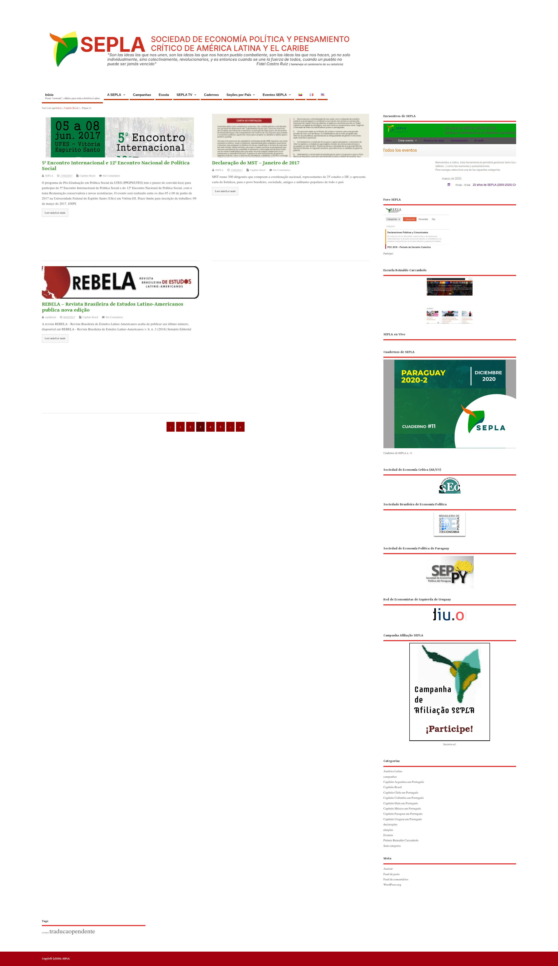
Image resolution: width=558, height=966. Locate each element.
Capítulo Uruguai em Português (402, 819)
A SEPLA (114, 95)
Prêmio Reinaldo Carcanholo (400, 840)
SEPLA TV (184, 95)
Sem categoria (392, 846)
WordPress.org (392, 884)
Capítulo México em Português (402, 808)
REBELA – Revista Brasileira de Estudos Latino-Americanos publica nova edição (112, 307)
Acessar (388, 869)
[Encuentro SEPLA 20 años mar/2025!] (449, 187)
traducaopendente (72, 931)
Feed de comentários (395, 879)
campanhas (390, 777)
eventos (45, 932)
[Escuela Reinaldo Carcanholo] (449, 296)
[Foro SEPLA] (416, 248)
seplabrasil (50, 317)
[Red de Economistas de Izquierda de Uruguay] (449, 610)
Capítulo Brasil (87, 175)
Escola (164, 95)
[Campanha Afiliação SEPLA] (449, 687)
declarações (390, 824)
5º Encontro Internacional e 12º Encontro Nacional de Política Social (116, 166)
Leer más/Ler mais (55, 213)
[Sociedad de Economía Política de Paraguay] (449, 567)
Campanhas (142, 95)
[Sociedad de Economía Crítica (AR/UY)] (449, 480)
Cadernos (211, 95)
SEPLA (49, 175)
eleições (388, 830)
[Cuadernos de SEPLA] (449, 448)
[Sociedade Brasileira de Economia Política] (449, 519)
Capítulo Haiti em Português (400, 803)
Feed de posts (391, 874)
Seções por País (238, 95)
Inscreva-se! (449, 744)
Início (72, 96)
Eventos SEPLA (275, 95)
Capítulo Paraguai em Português (402, 814)
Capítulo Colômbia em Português (403, 798)
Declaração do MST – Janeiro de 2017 (255, 163)
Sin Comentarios (111, 175)
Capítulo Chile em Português (400, 792)
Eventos (388, 835)
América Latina (392, 771)
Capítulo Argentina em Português (403, 782)
